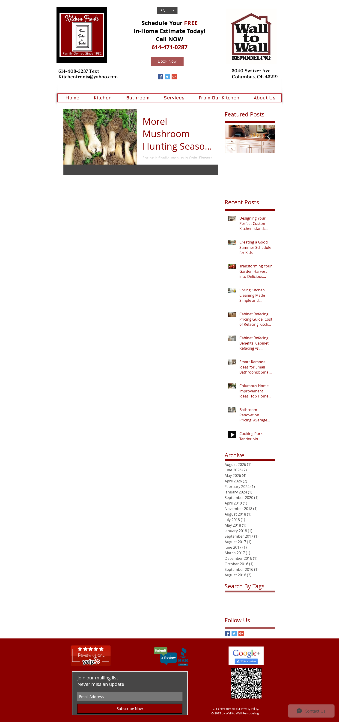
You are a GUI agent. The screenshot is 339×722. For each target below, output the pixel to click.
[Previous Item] (232, 139)
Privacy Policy (249, 708)
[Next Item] (268, 139)
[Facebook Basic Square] (160, 76)
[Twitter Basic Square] (167, 76)
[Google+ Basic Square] (174, 76)
